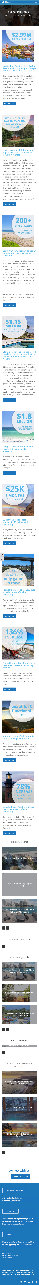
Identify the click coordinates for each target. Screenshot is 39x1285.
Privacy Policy (6, 1253)
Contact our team (20, 1176)
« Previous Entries (3, 928)
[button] (36, 2)
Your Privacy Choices (11, 1255)
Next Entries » (7, 928)
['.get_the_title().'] (19, 858)
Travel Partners (7, 1258)
